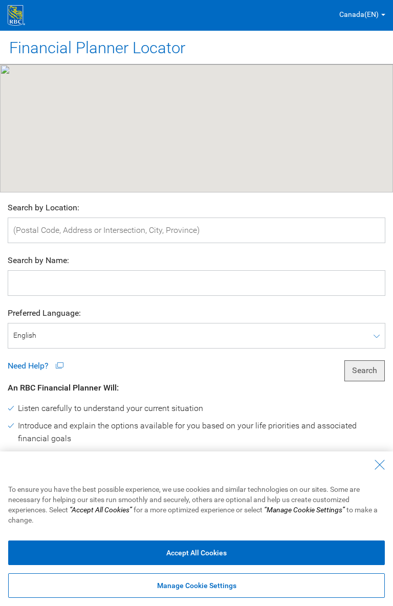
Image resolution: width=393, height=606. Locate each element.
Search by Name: (38, 260)
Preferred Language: (44, 313)
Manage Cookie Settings (196, 585)
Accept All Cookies (196, 553)
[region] (196, 528)
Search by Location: (43, 207)
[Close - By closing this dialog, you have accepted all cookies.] (380, 465)
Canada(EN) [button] (359, 14)
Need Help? (29, 366)
